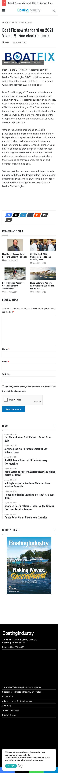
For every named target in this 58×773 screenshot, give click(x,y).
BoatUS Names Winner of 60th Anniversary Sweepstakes (13, 285)
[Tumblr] (29, 215)
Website (6, 374)
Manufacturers (25, 22)
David (6, 42)
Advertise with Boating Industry (17, 701)
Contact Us (7, 696)
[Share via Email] (44, 215)
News (14, 22)
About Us (6, 706)
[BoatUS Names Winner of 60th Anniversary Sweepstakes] (15, 273)
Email (5, 361)
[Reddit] (36, 215)
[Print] (8, 220)
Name (5, 349)
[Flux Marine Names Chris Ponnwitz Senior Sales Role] (15, 245)
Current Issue (11, 530)
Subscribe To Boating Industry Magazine (21, 687)
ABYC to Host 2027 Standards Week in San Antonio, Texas (40, 256)
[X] (15, 215)
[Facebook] (8, 215)
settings (39, 760)
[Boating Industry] (29, 10)
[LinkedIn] (22, 215)
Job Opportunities (10, 710)
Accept (11, 766)
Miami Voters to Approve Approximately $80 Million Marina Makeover (42, 285)
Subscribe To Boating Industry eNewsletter (22, 692)
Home (7, 22)
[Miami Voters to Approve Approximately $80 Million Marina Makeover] (43, 273)
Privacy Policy (9, 715)
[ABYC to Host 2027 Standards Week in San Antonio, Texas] (43, 245)
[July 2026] (29, 565)
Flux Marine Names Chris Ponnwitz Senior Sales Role (14, 255)
